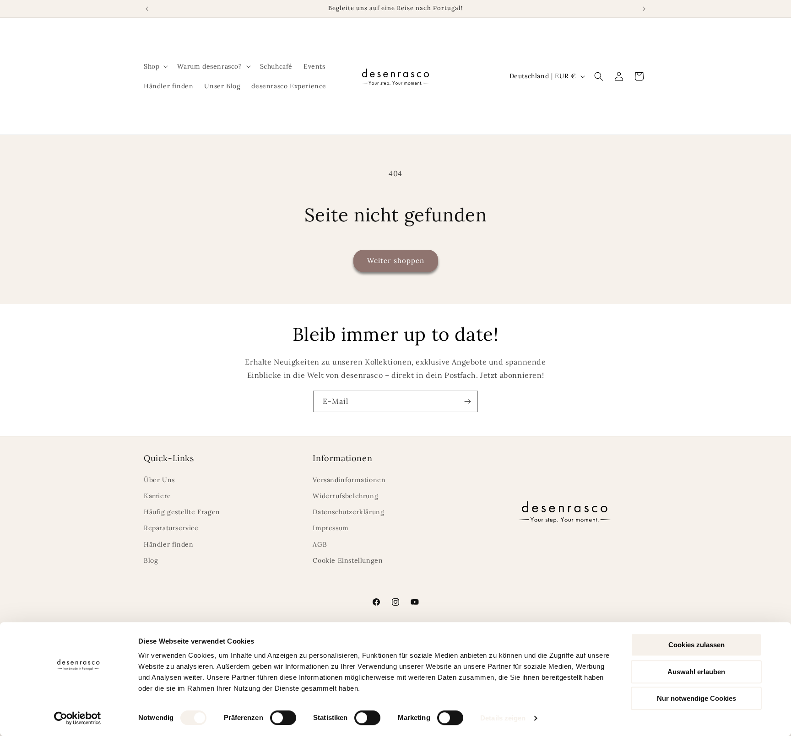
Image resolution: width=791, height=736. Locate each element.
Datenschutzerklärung (348, 512)
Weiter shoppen (395, 260)
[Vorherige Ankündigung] (147, 8)
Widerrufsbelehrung (345, 496)
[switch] (283, 717)
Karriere (157, 496)
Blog (151, 560)
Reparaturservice (171, 528)
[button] (155, 66)
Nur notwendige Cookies (696, 698)
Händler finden (168, 544)
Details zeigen (503, 718)
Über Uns (159, 480)
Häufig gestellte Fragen (182, 512)
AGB (320, 544)
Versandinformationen (349, 480)
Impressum (330, 528)
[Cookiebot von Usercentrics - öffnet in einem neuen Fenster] (78, 718)
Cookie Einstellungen (348, 560)
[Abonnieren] (467, 401)
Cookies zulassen (696, 645)
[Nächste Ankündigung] (644, 8)
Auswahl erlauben (696, 672)
